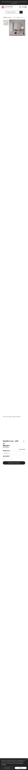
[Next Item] (22, 28)
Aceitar (20, 768)
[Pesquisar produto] (21, 12)
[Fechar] (26, 760)
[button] (20, 7)
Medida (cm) (6, 450)
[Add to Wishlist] (23, 441)
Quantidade (6, 456)
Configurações (7, 768)
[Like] (23, 7)
